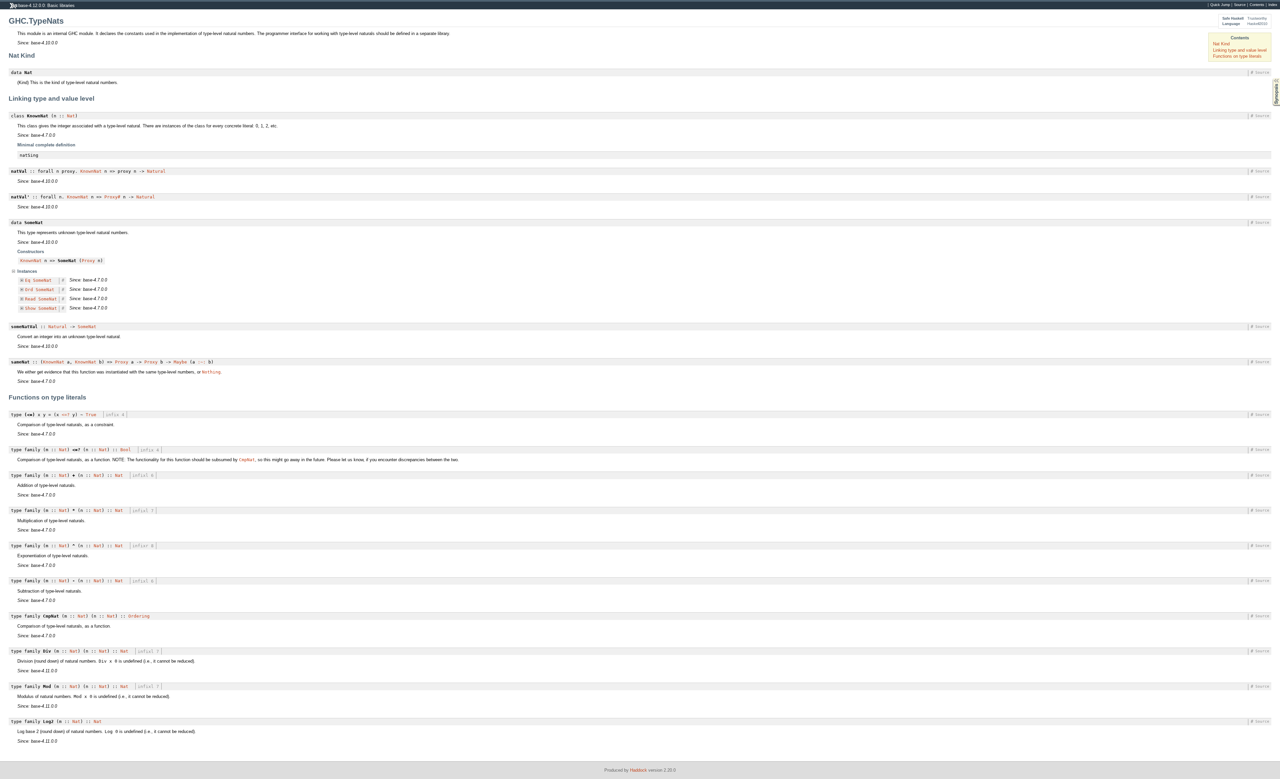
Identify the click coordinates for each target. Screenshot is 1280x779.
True (91, 414)
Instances (27, 271)
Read (30, 298)
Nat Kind (1221, 43)
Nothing (211, 371)
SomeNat (42, 280)
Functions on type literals (1237, 56)
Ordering (139, 616)
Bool (125, 449)
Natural (156, 171)
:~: (202, 361)
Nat (71, 115)
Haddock (638, 770)
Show (30, 308)
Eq (27, 280)
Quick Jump (1220, 5)
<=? (66, 414)
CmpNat (247, 459)
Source (1240, 5)
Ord (29, 289)
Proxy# (112, 196)
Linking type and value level (1240, 50)
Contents (1257, 5)
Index (1272, 5)
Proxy (88, 260)
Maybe (180, 361)
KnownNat (91, 171)
